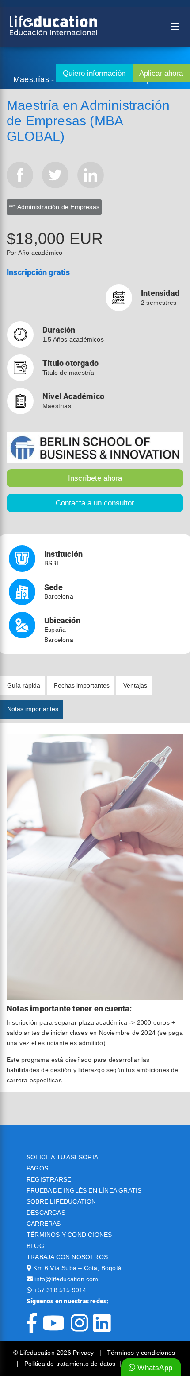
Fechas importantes (82, 685)
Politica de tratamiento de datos (69, 1363)
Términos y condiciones (141, 1352)
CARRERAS (44, 1223)
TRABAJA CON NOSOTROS (67, 1256)
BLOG (35, 1245)
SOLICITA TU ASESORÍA (62, 1157)
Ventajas (135, 685)
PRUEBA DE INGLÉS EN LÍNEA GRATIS (84, 1190)
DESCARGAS (46, 1212)
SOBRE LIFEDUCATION (61, 1201)
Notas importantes (32, 708)
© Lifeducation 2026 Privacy (54, 1352)
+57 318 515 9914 (60, 1290)
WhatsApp (153, 1368)
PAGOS (37, 1168)
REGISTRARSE (49, 1179)
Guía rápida (23, 685)
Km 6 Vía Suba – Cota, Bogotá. (78, 1267)
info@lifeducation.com (66, 1279)
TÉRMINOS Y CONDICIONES (69, 1234)
